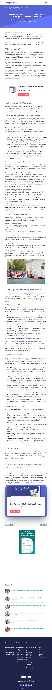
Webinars (28, 657)
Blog (19, 7)
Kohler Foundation (12, 231)
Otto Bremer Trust (12, 245)
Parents (6, 650)
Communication (19, 657)
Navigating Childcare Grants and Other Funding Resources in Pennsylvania (28, 605)
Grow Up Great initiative (18, 251)
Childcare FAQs (30, 667)
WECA (7, 191)
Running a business (25, 7)
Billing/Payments (20, 647)
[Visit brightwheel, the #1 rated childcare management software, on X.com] (23, 685)
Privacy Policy (42, 657)
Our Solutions (8, 643)
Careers (41, 649)
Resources (29, 643)
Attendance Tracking (21, 655)
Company (41, 643)
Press (40, 651)
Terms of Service (43, 655)
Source (26, 285)
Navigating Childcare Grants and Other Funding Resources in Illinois (26, 590)
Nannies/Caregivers (9, 654)
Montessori (7, 655)
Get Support (29, 652)
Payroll (17, 652)
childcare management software (28, 472)
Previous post (10, 524)
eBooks (28, 661)
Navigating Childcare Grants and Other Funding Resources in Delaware (27, 628)
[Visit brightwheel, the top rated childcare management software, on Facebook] (21, 685)
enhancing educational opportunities (29, 237)
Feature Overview (20, 654)
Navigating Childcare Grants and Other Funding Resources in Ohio (26, 597)
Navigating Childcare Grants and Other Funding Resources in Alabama (27, 613)
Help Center (29, 654)
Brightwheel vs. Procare (31, 666)
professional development (18, 164)
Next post (43, 524)
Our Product (19, 643)
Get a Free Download (23, 94)
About (40, 647)
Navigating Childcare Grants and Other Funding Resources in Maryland (27, 620)
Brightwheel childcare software (11, 7)
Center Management (21, 659)
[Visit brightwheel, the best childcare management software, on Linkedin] (26, 685)
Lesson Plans (19, 662)
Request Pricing (30, 655)
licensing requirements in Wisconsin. (16, 369)
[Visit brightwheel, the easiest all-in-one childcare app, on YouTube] (31, 685)
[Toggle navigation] (46, 2)
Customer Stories (30, 650)
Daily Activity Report (20, 661)
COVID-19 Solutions (9, 652)
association (11, 174)
